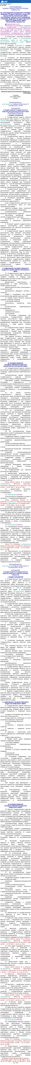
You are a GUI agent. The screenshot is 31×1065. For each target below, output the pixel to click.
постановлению (8, 104)
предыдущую (12, 494)
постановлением (25, 27)
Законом (3, 120)
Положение (19, 45)
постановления (7, 484)
